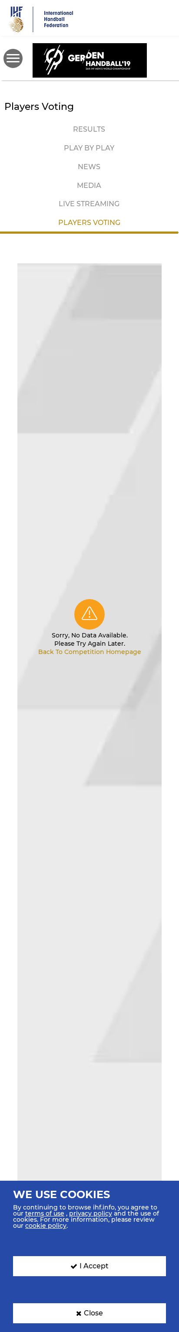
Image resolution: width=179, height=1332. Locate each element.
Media (89, 185)
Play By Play (89, 148)
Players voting (89, 222)
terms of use (44, 1213)
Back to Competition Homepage (89, 652)
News (89, 167)
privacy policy (90, 1213)
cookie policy (45, 1226)
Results (89, 129)
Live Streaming (89, 204)
